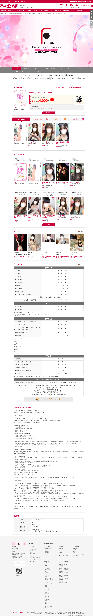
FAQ (60, 567)
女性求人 (10, 1)
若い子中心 (47, 593)
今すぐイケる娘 (44, 68)
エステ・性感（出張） (63, 554)
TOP (17, 68)
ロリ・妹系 (47, 575)
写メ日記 (46, 10)
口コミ (51, 10)
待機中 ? (58, 254)
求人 (62, 68)
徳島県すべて (75, 549)
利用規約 (61, 581)
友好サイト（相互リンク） (64, 568)
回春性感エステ (48, 599)
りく (15, 142)
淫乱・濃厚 (47, 596)
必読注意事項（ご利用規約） (26, 71)
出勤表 (35, 68)
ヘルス (60, 552)
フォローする (19, 562)
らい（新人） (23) (32, 256)
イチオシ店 (61, 548)
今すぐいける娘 (33, 549)
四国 (21, 5)
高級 (46, 585)
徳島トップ (3, 10)
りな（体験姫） (32, 142)
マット (46, 582)
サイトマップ (61, 562)
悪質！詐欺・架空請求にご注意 (65, 575)
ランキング (76, 7)
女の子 (66, 7)
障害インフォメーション (64, 572)
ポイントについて (62, 574)
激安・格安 (47, 588)
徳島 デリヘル (48, 548)
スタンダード (47, 564)
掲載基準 (61, 576)
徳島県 (24, 5)
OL (45, 581)
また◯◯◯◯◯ (31, 254)
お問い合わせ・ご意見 (63, 578)
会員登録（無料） (87, 5)
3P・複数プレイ (48, 604)
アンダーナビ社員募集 (63, 569)
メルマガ (17, 71)
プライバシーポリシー (63, 564)
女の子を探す (20, 10)
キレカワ (47, 607)
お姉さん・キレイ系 (49, 579)
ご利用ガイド (61, 565)
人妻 (46, 565)
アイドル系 (47, 592)
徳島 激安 (47, 554)
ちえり (16, 107)
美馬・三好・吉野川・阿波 (78, 554)
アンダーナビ (4, 1)
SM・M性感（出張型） (63, 555)
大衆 (46, 586)
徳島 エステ (47, 551)
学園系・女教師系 (48, 578)
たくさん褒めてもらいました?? (21, 254)
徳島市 (74, 551)
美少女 (46, 576)
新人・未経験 (66, 10)
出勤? (71, 254)
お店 (61, 7)
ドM (46, 602)
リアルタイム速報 (37, 10)
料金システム (71, 68)
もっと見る (48, 112)
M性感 (46, 572)
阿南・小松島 (75, 555)
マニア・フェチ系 (48, 583)
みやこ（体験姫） (75, 182)
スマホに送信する (19, 564)
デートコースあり (48, 606)
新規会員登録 (61, 571)
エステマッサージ (48, 574)
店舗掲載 (89, 1)
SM (45, 571)
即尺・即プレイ (48, 595)
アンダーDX (16, 1)
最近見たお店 (73, 1)
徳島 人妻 (47, 552)
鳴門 (74, 552)
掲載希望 (61, 579)
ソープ (60, 551)
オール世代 (47, 603)
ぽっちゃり (47, 568)
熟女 (46, 567)
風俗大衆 (23, 1)
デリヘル (61, 549)
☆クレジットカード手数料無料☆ (35, 71)
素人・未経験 (47, 569)
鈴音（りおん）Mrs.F (62, 182)
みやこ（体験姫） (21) (19, 256)
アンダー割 (71, 7)
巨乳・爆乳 (47, 589)
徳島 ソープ (47, 549)
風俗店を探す (10, 10)
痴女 (46, 597)
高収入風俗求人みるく (63, 582)
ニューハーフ (47, 590)
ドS (46, 600)
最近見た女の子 (81, 1)
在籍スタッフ (26, 68)
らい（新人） (46, 142)
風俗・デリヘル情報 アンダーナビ (79, 615)
